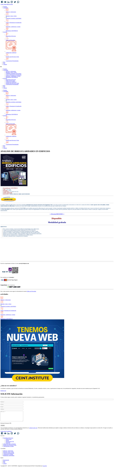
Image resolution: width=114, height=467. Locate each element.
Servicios (5, 32)
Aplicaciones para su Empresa (9, 443)
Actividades (5, 7)
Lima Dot (45, 465)
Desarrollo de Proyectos (11, 36)
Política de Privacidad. (31, 291)
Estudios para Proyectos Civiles (12, 56)
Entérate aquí (3, 390)
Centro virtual (3, 431)
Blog (4, 62)
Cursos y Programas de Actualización (13, 22)
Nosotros (5, 6)
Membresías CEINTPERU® (12, 30)
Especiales (8, 442)
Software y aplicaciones (8, 450)
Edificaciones (8, 439)
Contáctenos (9, 431)
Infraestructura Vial (10, 441)
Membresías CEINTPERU (8, 455)
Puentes (7, 440)
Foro (4, 63)
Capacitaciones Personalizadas (12, 60)
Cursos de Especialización (8, 453)
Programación (6, 460)
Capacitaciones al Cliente (8, 446)
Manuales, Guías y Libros (11, 16)
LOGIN (5, 463)
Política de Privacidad (10, 40)
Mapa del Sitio (10, 4)
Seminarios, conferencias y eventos (13, 26)
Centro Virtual (3, 4)
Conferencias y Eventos (8, 454)
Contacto (5, 64)
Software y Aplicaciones (11, 11)
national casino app (33, 427)
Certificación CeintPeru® (11, 52)
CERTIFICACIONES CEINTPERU (13, 18)
